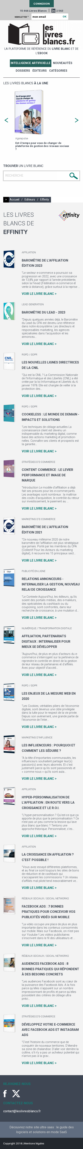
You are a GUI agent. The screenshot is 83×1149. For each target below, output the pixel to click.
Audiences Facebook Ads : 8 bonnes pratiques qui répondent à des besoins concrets (50, 969)
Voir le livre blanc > (39, 294)
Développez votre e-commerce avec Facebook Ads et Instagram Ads (50, 1030)
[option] (41, 120)
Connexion (41, 3)
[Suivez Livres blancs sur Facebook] (7, 1094)
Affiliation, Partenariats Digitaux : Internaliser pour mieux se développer (46, 641)
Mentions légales (34, 1143)
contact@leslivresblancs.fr (22, 1111)
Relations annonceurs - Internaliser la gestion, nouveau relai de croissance (51, 584)
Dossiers (23, 70)
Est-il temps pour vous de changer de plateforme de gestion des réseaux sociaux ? (42, 146)
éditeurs (39, 70)
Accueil (14, 199)
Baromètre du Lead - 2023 (43, 312)
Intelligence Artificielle (31, 63)
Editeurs (30, 199)
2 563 (59, 10)
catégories (58, 70)
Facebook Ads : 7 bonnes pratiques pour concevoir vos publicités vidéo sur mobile (48, 912)
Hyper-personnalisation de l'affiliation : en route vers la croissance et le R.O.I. (48, 802)
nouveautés (62, 63)
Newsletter (22, 16)
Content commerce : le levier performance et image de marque (47, 475)
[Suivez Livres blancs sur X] (16, 1094)
